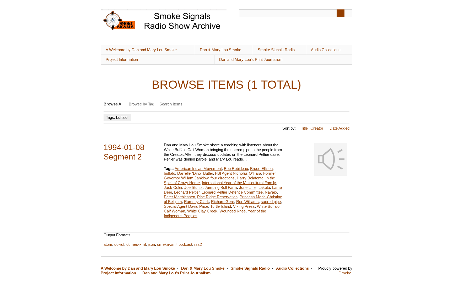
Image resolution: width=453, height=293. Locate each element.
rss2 (198, 244)
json (151, 244)
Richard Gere (222, 201)
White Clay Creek (202, 211)
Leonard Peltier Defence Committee (232, 192)
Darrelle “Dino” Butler (195, 173)
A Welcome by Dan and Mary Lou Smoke (141, 49)
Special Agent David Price (186, 206)
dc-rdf (119, 244)
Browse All (113, 104)
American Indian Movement (198, 168)
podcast (185, 244)
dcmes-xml (136, 244)
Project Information (122, 59)
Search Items (170, 104)
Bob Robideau (236, 168)
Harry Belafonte (250, 178)
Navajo (271, 192)
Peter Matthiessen (179, 197)
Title (304, 128)
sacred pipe (271, 201)
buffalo (169, 173)
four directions (223, 178)
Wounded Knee (232, 211)
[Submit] (340, 13)
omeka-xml (166, 244)
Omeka (344, 273)
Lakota (264, 187)
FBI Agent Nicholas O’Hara (238, 173)
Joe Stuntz (193, 187)
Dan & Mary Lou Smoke (220, 49)
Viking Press (244, 206)
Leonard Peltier (186, 192)
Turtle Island (220, 206)
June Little (247, 187)
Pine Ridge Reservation (217, 197)
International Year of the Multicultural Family (239, 182)
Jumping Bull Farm (221, 187)
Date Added (339, 128)
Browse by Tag (141, 104)
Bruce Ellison (261, 168)
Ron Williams (247, 201)
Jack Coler (173, 187)
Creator (317, 128)
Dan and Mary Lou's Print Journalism (251, 59)
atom (108, 244)
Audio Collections (326, 49)
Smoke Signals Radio (276, 49)
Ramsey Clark (196, 201)
